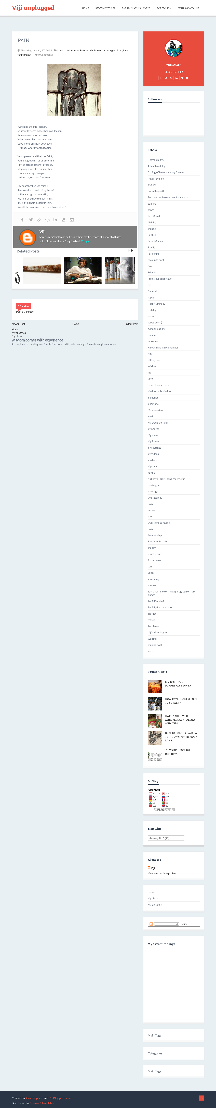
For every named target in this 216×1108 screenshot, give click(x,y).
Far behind (153, 253)
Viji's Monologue (157, 632)
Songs (151, 572)
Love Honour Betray (76, 50)
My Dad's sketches (158, 422)
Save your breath (157, 541)
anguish (152, 184)
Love (60, 50)
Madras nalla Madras (159, 391)
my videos (153, 453)
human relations (157, 328)
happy (151, 297)
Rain (150, 528)
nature (151, 472)
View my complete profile (162, 873)
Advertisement (156, 178)
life (149, 372)
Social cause (154, 560)
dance (151, 209)
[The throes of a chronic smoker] (118, 270)
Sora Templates (34, 1098)
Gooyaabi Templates (42, 1103)
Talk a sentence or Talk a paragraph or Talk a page (171, 593)
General (152, 291)
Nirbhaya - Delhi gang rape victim (166, 478)
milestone (153, 403)
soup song (153, 578)
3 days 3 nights (156, 159)
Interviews (154, 341)
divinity (152, 222)
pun (150, 516)
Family (151, 247)
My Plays (153, 435)
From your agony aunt (160, 278)
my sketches (154, 447)
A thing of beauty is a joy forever (166, 172)
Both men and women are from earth (168, 197)
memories (153, 397)
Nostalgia (109, 50)
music (151, 416)
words (151, 651)
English (152, 234)
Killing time (154, 359)
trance (151, 619)
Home (85, 8)
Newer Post (18, 323)
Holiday (152, 309)
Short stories (155, 553)
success (152, 585)
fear (150, 266)
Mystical (152, 466)
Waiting (152, 638)
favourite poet (156, 259)
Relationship (155, 535)
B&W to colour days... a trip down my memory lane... (181, 736)
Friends (152, 272)
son (150, 566)
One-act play (155, 497)
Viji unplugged (33, 7)
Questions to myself (159, 522)
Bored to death (156, 191)
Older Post (132, 323)
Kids (150, 353)
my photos (153, 428)
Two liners (153, 626)
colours (152, 203)
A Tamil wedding (157, 166)
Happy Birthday (156, 303)
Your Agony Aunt (188, 8)
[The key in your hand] (36, 270)
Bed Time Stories (105, 8)
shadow (152, 547)
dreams (152, 228)
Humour (152, 334)
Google (85, 241)
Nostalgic (153, 491)
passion (152, 510)
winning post (155, 644)
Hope (151, 316)
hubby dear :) (155, 322)
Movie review (155, 410)
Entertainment (156, 241)
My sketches (19, 332)
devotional (154, 216)
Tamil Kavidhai (156, 601)
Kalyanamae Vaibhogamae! (163, 347)
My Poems (95, 50)
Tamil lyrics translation (160, 607)
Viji (153, 868)
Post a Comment (25, 311)
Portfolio (163, 8)
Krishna (152, 366)
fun (149, 284)
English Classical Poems (136, 8)
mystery (152, 460)
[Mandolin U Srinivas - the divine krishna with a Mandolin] (77, 270)
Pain (119, 50)
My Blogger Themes (60, 1098)
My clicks (17, 336)
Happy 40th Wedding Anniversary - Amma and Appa (180, 719)
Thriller (152, 613)
